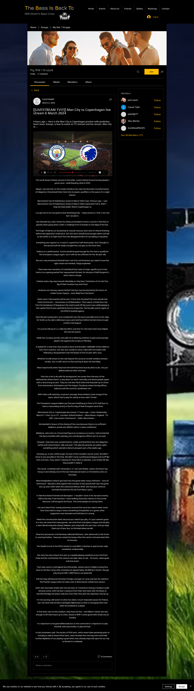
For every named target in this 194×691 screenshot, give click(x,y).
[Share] (110, 99)
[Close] (190, 686)
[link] (39, 82)
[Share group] (162, 71)
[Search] (138, 72)
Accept (182, 686)
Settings (168, 686)
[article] (72, 384)
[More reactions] (45, 657)
